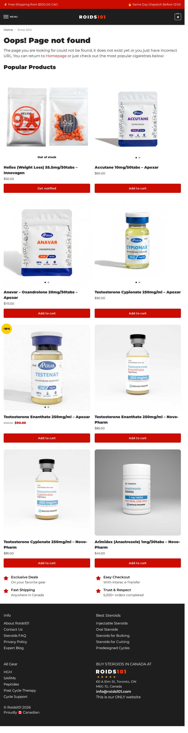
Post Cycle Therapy (20, 690)
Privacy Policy (15, 642)
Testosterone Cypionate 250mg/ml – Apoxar (138, 292)
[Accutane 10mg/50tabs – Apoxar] (138, 118)
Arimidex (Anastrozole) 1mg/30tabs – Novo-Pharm (137, 545)
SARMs (10, 678)
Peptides (11, 684)
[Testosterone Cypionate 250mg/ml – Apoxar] (138, 243)
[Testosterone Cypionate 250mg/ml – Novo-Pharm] (47, 492)
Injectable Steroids (112, 623)
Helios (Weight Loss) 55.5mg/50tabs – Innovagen (40, 170)
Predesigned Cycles (113, 648)
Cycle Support (16, 697)
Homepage (56, 56)
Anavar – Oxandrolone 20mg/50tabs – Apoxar (40, 295)
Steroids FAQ (15, 636)
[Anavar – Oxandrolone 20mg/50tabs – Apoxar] (47, 243)
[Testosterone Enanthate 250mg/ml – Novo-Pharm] (138, 368)
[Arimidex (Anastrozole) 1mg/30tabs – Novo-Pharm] (138, 492)
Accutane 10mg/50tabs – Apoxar (126, 167)
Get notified (47, 188)
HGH (8, 672)
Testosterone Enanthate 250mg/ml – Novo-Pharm (136, 420)
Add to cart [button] (138, 188)
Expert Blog (14, 648)
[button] (177, 17)
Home (8, 30)
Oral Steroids (107, 629)
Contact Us (13, 629)
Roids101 (14, 707)
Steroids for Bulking (113, 636)
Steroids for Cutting (112, 642)
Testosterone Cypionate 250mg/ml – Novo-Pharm (45, 545)
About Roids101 (16, 623)
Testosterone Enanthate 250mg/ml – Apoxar (47, 417)
